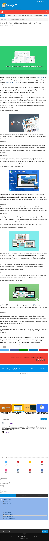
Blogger (26, 538)
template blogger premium (11, 82)
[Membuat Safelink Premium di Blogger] (18, 408)
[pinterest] (41, 1)
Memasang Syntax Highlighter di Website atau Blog (30, 413)
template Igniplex (32, 304)
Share (15, 350)
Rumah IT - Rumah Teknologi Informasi (25, 536)
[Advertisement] (23, 37)
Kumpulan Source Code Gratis (9, 516)
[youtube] (37, 1)
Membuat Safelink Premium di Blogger (17, 413)
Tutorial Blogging (7, 499)
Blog (5, 19)
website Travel (36, 199)
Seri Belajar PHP (7, 501)
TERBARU (24, 495)
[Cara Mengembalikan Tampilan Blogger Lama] (6, 408)
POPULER (40, 495)
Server (39, 15)
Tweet (5, 350)
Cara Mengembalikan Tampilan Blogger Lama (5, 413)
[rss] (43, 1)
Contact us (45, 531)
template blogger (40, 77)
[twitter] (47, 1)
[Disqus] (24, 438)
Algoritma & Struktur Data (9, 508)
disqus (43, 419)
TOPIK (8, 495)
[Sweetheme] (36, 360)
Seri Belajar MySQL (7, 503)
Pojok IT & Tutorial (7, 512)
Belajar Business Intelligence (9, 514)
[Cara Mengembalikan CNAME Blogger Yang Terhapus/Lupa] (42, 408)
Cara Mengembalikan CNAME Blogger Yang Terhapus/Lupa (42, 413)
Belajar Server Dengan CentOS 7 (10, 505)
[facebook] (45, 1)
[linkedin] (39, 1)
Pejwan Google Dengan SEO (10, 518)
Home (2, 19)
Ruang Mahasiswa (7, 510)
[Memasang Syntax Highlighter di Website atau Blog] (30, 408)
